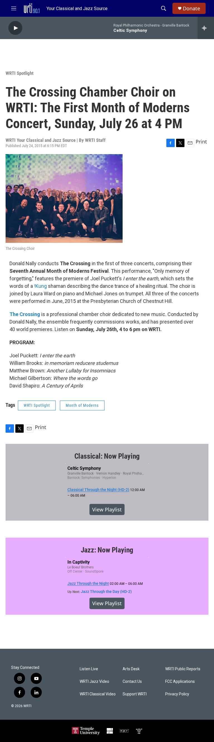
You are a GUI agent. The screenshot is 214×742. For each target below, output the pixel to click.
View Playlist (107, 509)
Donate (191, 8)
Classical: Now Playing (107, 456)
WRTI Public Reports (182, 669)
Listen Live (89, 669)
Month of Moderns (82, 405)
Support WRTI (135, 694)
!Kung (40, 286)
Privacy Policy (177, 694)
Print (201, 141)
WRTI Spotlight (19, 73)
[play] (15, 28)
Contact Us (132, 681)
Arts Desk (131, 669)
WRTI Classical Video (98, 694)
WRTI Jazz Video (94, 681)
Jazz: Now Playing (107, 550)
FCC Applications (180, 681)
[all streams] (206, 28)
